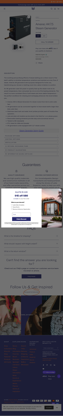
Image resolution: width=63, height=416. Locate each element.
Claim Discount (21, 219)
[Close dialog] (60, 190)
